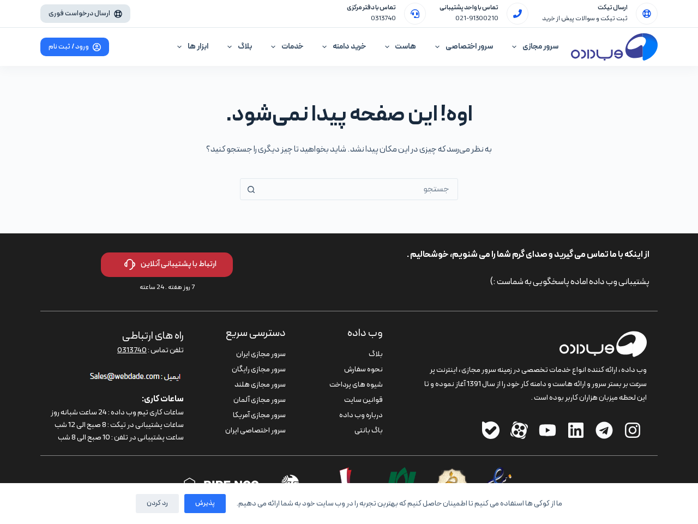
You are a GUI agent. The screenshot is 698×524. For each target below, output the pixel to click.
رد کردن (157, 503)
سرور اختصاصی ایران (255, 430)
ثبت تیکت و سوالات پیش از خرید (585, 18)
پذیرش (205, 503)
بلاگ (245, 46)
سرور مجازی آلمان (259, 400)
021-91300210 (476, 18)
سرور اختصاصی (469, 46)
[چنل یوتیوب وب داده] (547, 430)
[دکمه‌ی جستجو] (250, 189)
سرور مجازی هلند (260, 384)
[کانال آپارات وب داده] (519, 430)
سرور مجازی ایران (261, 354)
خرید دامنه (349, 46)
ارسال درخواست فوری (79, 13)
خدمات (292, 46)
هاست (405, 46)
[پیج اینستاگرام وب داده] (632, 430)
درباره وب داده (361, 415)
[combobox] (359, 189)
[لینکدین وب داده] (576, 430)
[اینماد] (499, 473)
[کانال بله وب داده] (491, 430)
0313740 (383, 18)
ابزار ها (198, 46)
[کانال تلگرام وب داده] (604, 430)
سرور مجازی (540, 46)
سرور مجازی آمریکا (259, 415)
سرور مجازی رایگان (259, 369)
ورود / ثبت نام (69, 46)
